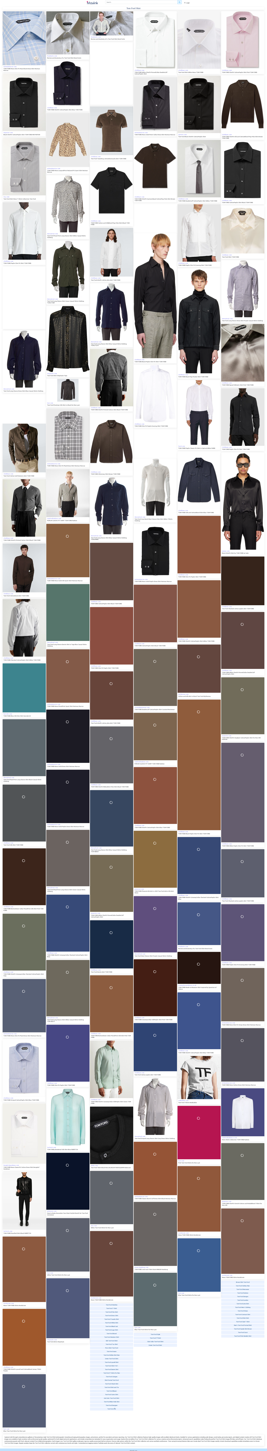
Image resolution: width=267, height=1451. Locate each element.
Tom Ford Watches (111, 1307)
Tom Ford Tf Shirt (155, 1340)
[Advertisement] (105, 73)
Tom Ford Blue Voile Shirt (111, 1404)
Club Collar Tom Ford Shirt (155, 1344)
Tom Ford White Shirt (111, 1325)
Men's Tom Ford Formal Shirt (243, 1327)
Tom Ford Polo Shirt (111, 1314)
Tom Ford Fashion (242, 1295)
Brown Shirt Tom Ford (243, 1284)
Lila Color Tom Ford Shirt (111, 1400)
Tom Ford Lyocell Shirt (111, 1364)
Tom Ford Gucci (243, 1334)
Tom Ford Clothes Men (243, 1288)
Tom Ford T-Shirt (111, 1310)
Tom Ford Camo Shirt (111, 1396)
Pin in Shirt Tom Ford (111, 1350)
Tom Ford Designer (112, 1407)
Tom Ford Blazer (111, 1393)
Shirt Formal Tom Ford (112, 1382)
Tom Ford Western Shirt (111, 1339)
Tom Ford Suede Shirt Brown (243, 1331)
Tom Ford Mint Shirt (243, 1320)
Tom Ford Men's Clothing (242, 1309)
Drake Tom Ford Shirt (155, 1347)
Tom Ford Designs (242, 1298)
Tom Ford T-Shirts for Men (111, 1375)
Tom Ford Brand (112, 1335)
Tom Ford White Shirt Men (112, 1357)
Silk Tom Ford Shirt (112, 1343)
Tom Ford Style (155, 1336)
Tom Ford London (242, 1302)
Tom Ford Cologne (111, 1379)
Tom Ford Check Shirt (111, 1386)
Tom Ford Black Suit (111, 1328)
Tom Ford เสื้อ (111, 1411)
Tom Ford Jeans (111, 1353)
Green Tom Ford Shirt (111, 1361)
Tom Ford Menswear (242, 1291)
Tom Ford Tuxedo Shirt (111, 1321)
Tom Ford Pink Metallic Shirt (242, 1338)
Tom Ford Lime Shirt (243, 1306)
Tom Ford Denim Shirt (111, 1371)
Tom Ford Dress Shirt (111, 1317)
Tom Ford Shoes (243, 1313)
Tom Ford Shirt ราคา (111, 1368)
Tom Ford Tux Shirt (112, 1346)
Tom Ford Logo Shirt (111, 1332)
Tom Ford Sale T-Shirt (243, 1324)
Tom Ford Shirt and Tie (112, 1389)
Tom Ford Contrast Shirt (242, 1316)
